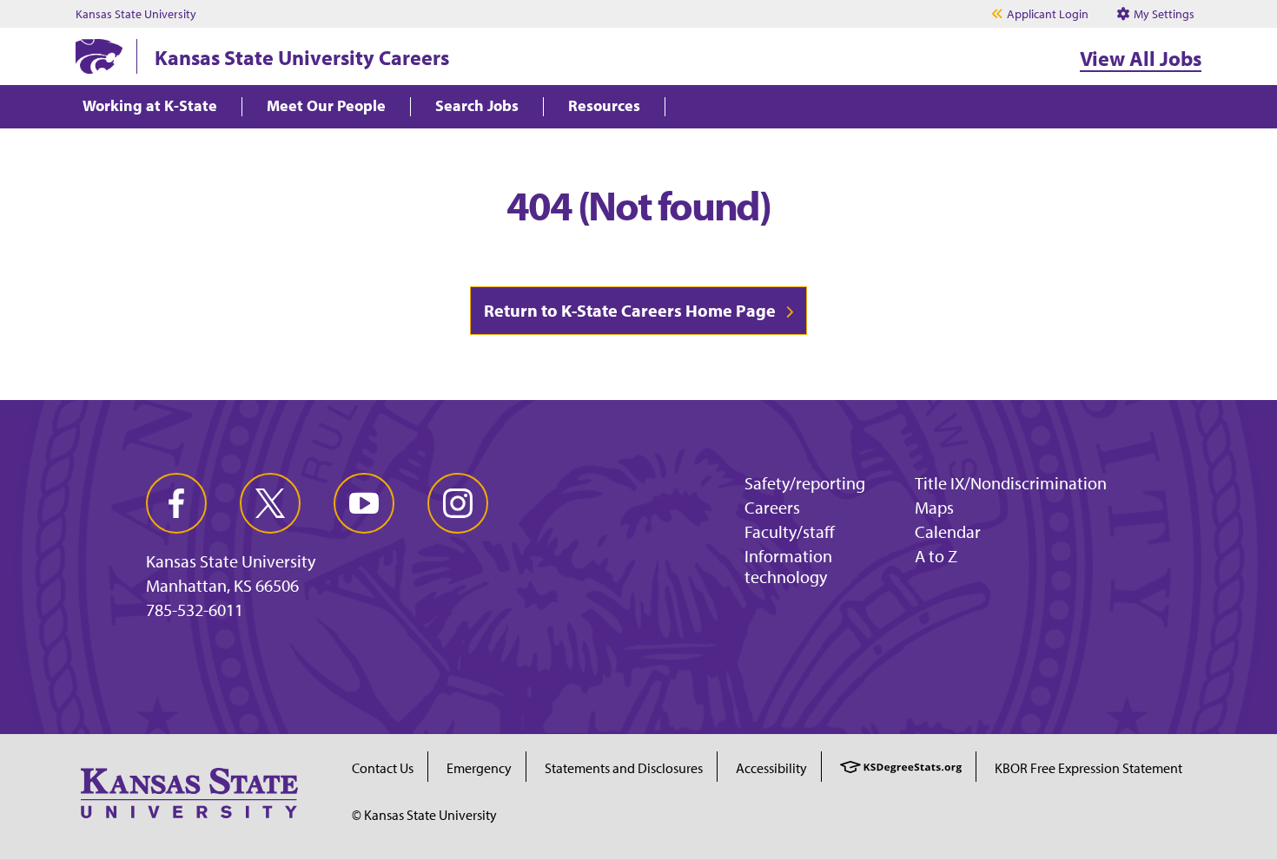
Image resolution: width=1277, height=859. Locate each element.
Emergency (479, 768)
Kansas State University (136, 14)
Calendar (948, 531)
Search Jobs (477, 106)
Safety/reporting (804, 483)
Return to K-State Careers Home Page (630, 310)
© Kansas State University (424, 814)
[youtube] (364, 503)
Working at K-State (150, 106)
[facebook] (176, 503)
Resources (604, 106)
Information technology (788, 566)
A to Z (936, 556)
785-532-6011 (194, 610)
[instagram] (457, 503)
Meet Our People (326, 106)
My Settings (1162, 14)
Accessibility (771, 768)
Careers (772, 507)
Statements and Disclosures (624, 768)
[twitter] (270, 503)
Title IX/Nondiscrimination (1011, 483)
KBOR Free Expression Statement (1088, 768)
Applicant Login (1047, 14)
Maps (934, 507)
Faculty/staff (789, 531)
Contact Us (383, 768)
